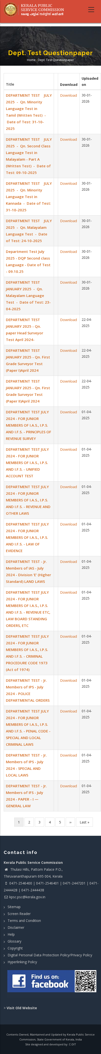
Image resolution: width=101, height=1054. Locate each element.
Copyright (15, 948)
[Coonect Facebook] (52, 983)
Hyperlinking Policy (22, 962)
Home (31, 60)
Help (11, 934)
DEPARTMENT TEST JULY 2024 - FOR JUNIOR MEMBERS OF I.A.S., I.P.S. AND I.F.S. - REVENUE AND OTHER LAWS (28, 500)
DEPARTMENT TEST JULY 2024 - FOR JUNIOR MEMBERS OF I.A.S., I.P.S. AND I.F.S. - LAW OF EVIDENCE (27, 537)
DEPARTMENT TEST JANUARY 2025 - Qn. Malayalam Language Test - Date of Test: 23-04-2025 (28, 295)
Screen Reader (19, 913)
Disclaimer (16, 927)
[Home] (35, 9)
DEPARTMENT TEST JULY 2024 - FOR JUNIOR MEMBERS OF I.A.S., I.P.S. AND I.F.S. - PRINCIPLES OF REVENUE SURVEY (28, 425)
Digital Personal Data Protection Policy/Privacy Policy (50, 955)
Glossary (14, 941)
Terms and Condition (24, 920)
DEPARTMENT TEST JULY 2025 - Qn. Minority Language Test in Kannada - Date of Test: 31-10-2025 (29, 196)
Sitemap (14, 906)
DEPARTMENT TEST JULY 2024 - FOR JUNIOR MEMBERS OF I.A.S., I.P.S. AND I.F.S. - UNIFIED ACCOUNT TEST (27, 462)
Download (68, 95)
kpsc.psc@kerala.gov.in (27, 897)
